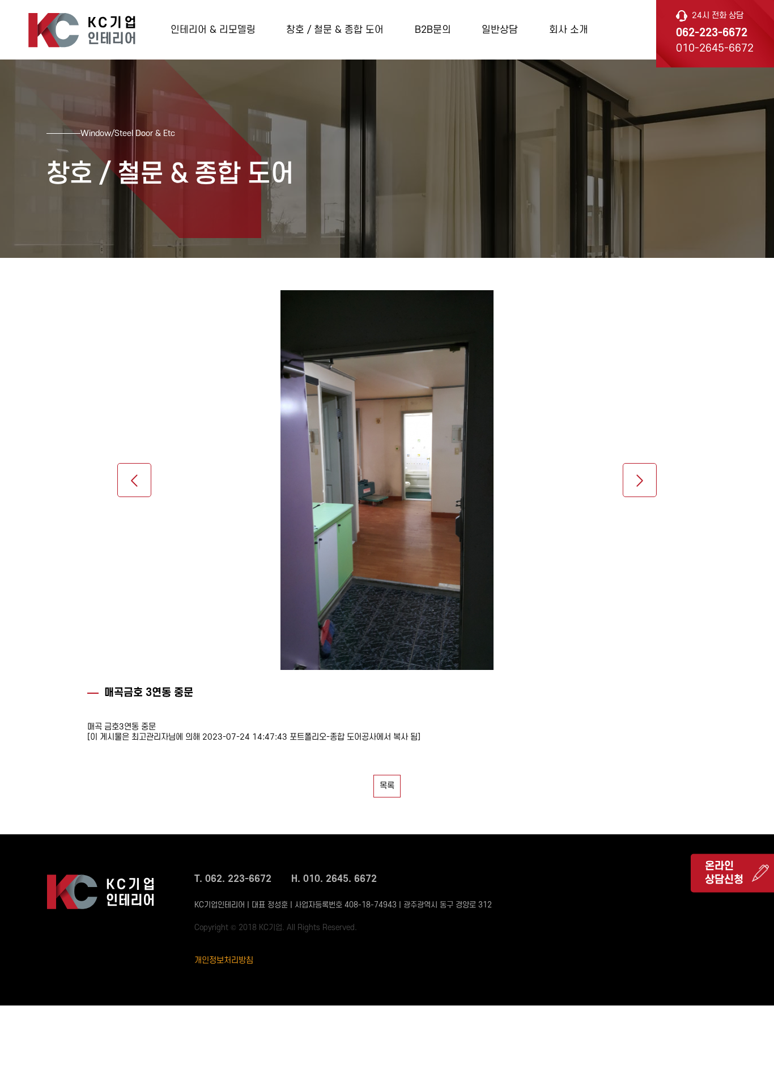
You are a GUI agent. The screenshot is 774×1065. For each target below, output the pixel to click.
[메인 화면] (81, 29)
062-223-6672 (711, 33)
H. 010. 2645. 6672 (334, 879)
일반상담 (500, 29)
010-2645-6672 (715, 48)
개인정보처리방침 (223, 960)
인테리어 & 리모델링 (213, 29)
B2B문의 (433, 29)
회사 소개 (568, 29)
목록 (387, 786)
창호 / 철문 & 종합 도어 (335, 29)
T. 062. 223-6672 (232, 879)
